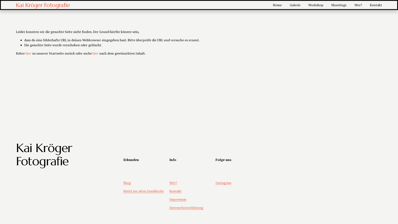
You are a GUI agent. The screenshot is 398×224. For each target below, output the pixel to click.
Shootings (338, 5)
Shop (127, 182)
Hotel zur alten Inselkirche (143, 191)
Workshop (315, 5)
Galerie (295, 5)
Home (277, 5)
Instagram (223, 182)
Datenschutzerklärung (186, 207)
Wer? (358, 5)
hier (28, 53)
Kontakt (376, 5)
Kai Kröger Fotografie (43, 5)
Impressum (177, 199)
